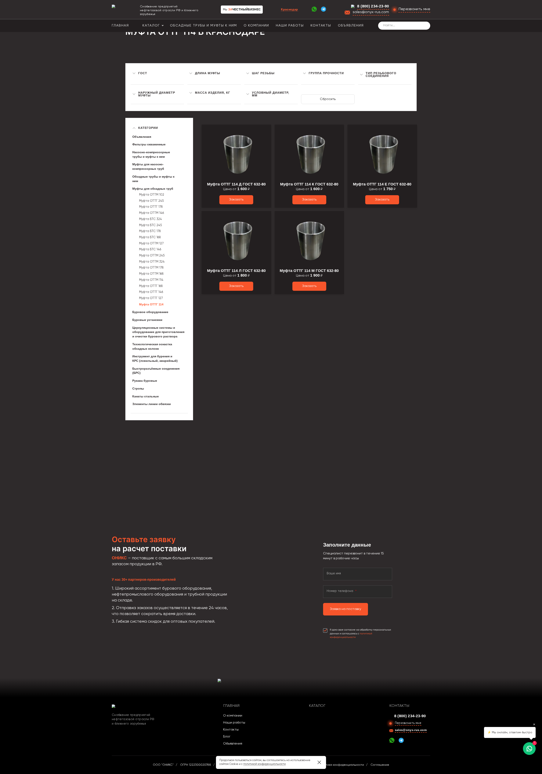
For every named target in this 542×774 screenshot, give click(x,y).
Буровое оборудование (150, 312)
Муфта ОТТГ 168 (151, 286)
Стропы (138, 388)
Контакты (321, 25)
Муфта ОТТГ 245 (151, 200)
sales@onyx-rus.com (371, 12)
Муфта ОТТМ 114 (151, 279)
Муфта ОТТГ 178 (151, 206)
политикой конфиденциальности (264, 764)
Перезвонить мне (414, 9)
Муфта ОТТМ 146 (151, 213)
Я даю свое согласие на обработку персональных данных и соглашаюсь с (360, 634)
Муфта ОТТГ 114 (151, 304)
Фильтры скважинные (149, 144)
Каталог (151, 25)
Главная (120, 25)
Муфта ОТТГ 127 (151, 298)
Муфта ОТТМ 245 (152, 255)
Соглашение (380, 764)
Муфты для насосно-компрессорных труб (148, 166)
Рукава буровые (144, 380)
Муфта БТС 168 (150, 237)
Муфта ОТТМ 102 (151, 194)
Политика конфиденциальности (341, 764)
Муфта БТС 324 (150, 219)
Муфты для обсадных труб (152, 188)
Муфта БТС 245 (150, 225)
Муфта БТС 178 (150, 231)
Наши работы (290, 25)
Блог (226, 736)
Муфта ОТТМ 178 (151, 267)
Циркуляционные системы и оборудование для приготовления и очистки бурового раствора (158, 332)
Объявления (351, 25)
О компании (256, 25)
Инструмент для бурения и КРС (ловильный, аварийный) (155, 358)
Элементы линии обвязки (151, 404)
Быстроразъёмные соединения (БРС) (156, 371)
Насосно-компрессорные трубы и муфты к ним (151, 154)
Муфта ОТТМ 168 (151, 273)
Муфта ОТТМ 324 (152, 261)
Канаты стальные (145, 396)
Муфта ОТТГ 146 (151, 292)
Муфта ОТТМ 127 (151, 243)
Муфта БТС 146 (150, 249)
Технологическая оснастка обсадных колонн (152, 346)
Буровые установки (147, 320)
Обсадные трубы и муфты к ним (203, 25)
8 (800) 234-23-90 (373, 6)
